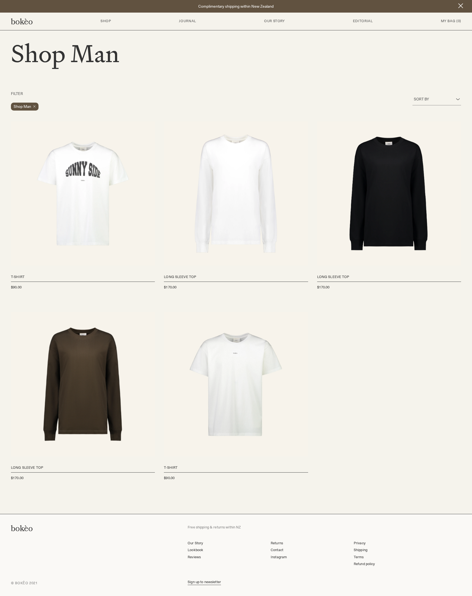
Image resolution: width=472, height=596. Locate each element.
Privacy (359, 543)
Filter (17, 93)
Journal (187, 21)
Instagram (279, 557)
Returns (277, 543)
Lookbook (195, 550)
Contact (277, 550)
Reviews (194, 557)
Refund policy (364, 564)
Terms (359, 557)
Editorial (363, 21)
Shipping (360, 550)
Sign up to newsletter (204, 582)
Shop (106, 21)
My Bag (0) (451, 21)
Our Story (274, 21)
